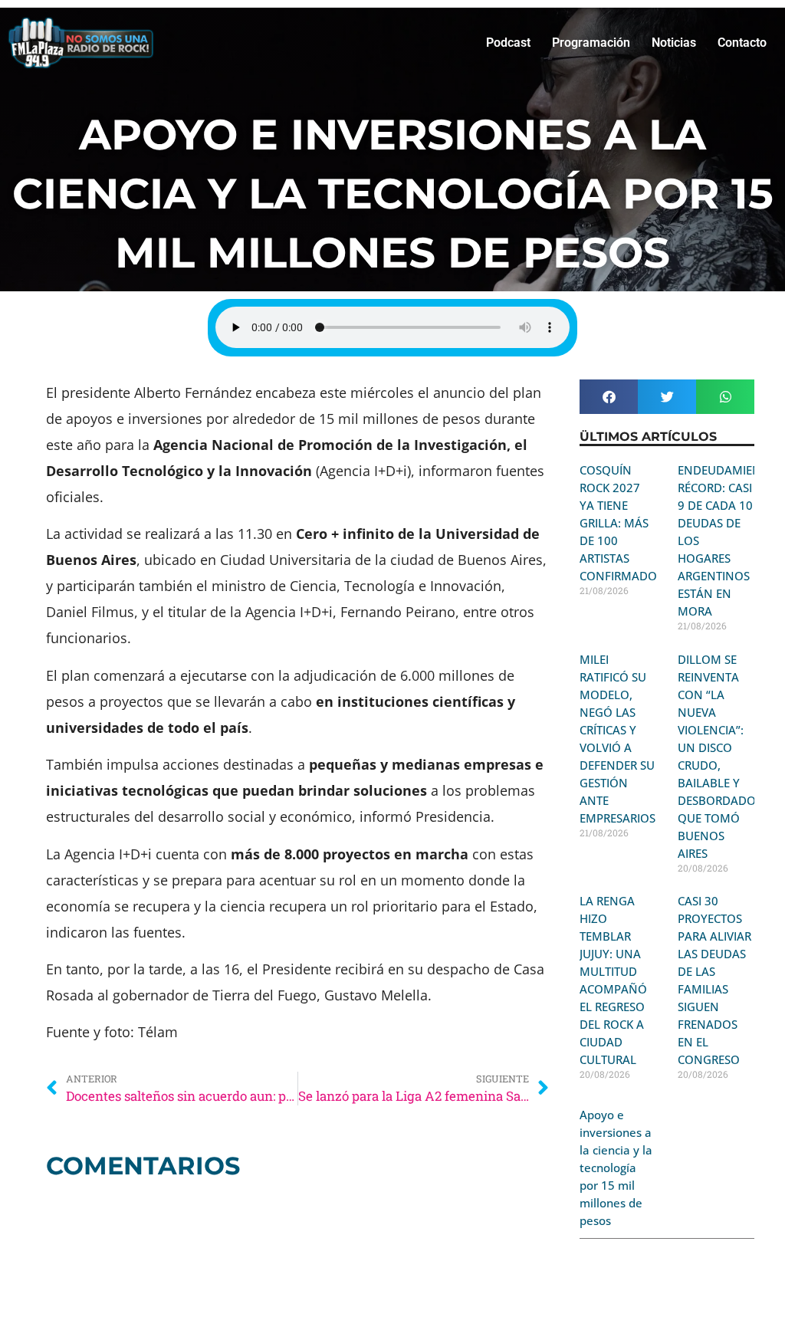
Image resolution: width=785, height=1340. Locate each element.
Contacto (742, 42)
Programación (591, 42)
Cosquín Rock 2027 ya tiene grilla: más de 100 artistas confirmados (621, 522)
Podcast (508, 42)
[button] (609, 396)
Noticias (674, 42)
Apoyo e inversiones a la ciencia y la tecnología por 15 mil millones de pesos (616, 1167)
